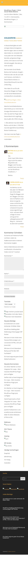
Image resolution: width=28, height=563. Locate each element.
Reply (22, 178)
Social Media (13, 40)
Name (6, 273)
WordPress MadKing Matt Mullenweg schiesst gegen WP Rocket (13, 331)
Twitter (20, 40)
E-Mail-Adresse (9, 281)
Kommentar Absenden (9, 296)
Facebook (18, 38)
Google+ (6, 40)
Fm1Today (7, 460)
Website (6, 289)
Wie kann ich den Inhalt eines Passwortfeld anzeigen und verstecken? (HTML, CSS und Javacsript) (14, 518)
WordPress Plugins (9, 19)
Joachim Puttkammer (10, 410)
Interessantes (15, 17)
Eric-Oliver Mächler (12, 14)
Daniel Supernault (9, 399)
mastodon (7, 463)
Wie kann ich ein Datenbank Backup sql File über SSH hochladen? (12, 350)
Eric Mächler (8, 388)
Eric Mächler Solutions (11, 551)
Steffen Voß (7, 377)
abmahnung (7, 456)
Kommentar (8, 256)
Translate (13, 306)
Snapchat (7, 453)
